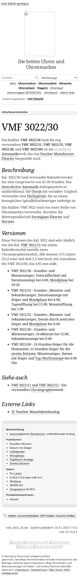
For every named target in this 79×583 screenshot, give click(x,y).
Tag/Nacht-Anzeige (21, 459)
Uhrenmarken (27, 83)
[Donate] (16, 542)
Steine (17, 481)
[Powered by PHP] (35, 542)
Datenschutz (39, 569)
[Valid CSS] (24, 546)
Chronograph (41, 390)
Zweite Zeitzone (19, 463)
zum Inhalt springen (15, 3)
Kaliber (12, 515)
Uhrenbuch (51, 92)
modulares (62, 149)
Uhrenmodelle (47, 83)
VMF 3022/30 (35, 99)
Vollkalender (17, 451)
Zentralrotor (11, 187)
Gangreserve (17, 489)
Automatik (10, 154)
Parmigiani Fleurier (47, 217)
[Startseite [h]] (39, 33)
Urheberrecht (10, 573)
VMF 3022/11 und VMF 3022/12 (35, 385)
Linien (18, 473)
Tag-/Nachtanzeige (49, 358)
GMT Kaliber (47, 515)
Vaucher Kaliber (65, 515)
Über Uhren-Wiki (59, 569)
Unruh (37, 191)
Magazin (42, 87)
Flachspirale (36, 196)
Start (13, 83)
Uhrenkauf (56, 87)
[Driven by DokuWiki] (48, 546)
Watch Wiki (67, 92)
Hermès (8, 221)
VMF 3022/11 (31, 245)
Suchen (37, 77)
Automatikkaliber (28, 515)
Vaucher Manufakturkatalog (38, 412)
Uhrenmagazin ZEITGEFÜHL (24, 92)
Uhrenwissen (26, 87)
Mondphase (59, 280)
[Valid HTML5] (59, 542)
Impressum (22, 569)
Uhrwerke (65, 83)
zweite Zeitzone (23, 353)
